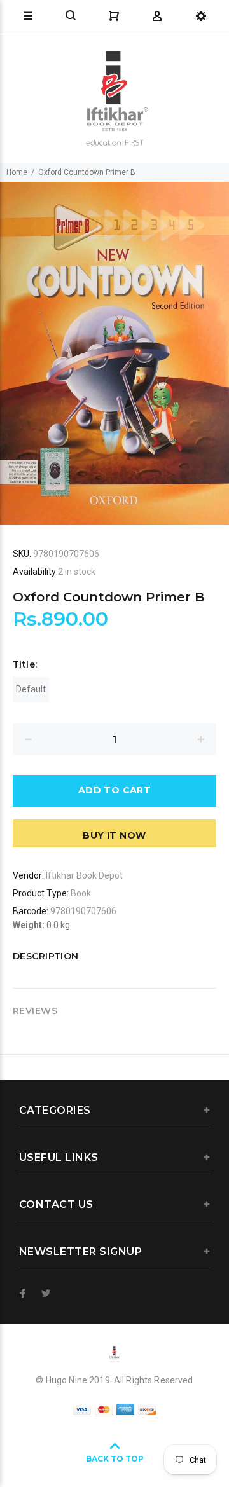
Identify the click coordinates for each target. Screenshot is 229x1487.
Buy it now (114, 835)
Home (16, 172)
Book (81, 893)
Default (31, 689)
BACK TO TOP (115, 1458)
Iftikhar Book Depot (84, 875)
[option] (114, 353)
